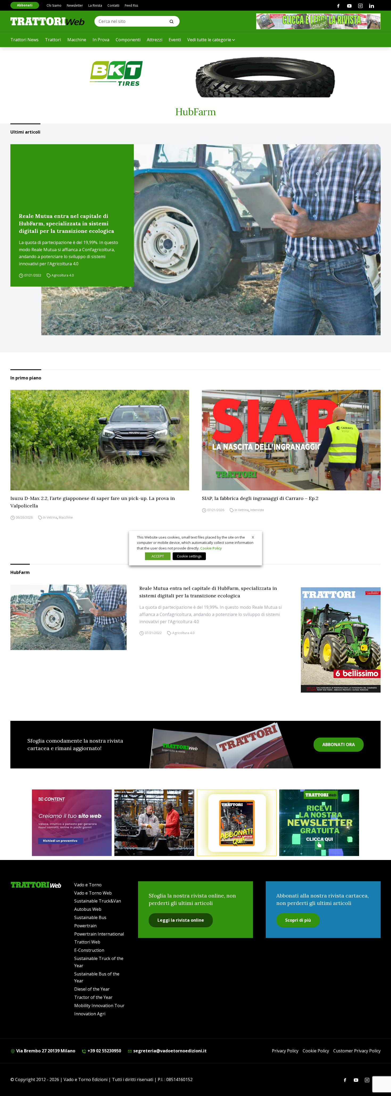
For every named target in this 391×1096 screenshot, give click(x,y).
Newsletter (75, 5)
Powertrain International (99, 934)
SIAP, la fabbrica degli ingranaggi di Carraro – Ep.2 (260, 498)
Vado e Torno (88, 885)
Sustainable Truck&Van (97, 901)
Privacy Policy (285, 1051)
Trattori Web (87, 942)
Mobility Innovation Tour (99, 1005)
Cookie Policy (316, 1051)
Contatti (113, 5)
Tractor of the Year (93, 997)
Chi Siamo (54, 5)
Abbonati (24, 5)
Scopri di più (298, 920)
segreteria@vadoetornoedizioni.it (169, 1051)
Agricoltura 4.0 (63, 275)
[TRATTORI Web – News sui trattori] (47, 21)
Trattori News (24, 40)
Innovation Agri (89, 1014)
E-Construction (89, 950)
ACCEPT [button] (158, 556)
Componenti (128, 40)
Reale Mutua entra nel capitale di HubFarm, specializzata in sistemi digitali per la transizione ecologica (66, 223)
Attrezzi (154, 40)
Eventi (175, 40)
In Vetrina (50, 517)
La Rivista (95, 5)
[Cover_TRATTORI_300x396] (341, 640)
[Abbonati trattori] (237, 822)
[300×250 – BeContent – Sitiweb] (72, 822)
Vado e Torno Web (93, 893)
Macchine (76, 40)
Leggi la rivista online (180, 920)
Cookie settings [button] (189, 556)
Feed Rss (131, 5)
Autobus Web (87, 909)
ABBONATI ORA (338, 744)
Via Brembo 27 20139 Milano (45, 1051)
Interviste (257, 510)
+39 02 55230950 (103, 1051)
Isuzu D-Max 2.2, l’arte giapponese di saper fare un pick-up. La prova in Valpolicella (92, 502)
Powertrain (85, 926)
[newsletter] (319, 822)
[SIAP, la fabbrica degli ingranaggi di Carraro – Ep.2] (291, 440)
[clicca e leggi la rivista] (318, 21)
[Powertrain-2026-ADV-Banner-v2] (154, 822)
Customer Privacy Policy (357, 1051)
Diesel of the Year (92, 989)
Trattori (53, 40)
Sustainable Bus (90, 917)
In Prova (101, 40)
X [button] (253, 537)
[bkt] (195, 73)
